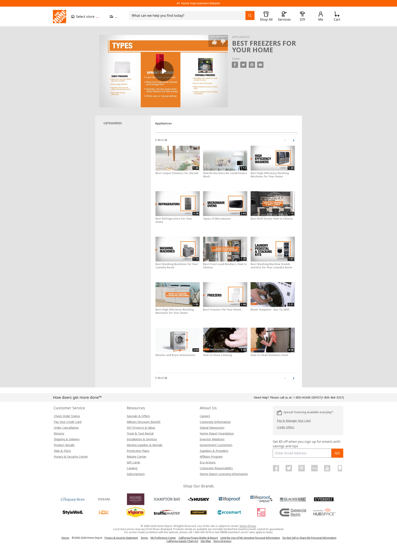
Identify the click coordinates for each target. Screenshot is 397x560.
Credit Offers (285, 427)
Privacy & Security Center (71, 457)
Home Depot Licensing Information (224, 474)
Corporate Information (215, 422)
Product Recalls (64, 445)
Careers (205, 416)
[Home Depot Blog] (314, 468)
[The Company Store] (73, 499)
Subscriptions (136, 474)
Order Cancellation (66, 428)
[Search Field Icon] (250, 15)
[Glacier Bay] (293, 499)
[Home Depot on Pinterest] (301, 468)
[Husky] (198, 499)
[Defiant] (198, 512)
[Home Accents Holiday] (261, 512)
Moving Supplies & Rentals (145, 445)
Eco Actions (208, 462)
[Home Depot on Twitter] (289, 468)
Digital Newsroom (212, 428)
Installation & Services (142, 439)
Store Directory (222, 541)
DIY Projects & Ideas (141, 428)
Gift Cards (133, 462)
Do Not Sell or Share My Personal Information (309, 538)
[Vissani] (104, 499)
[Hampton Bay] (167, 499)
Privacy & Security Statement (121, 538)
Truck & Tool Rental (140, 433)
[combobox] (188, 15)
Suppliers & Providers (214, 451)
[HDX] (104, 512)
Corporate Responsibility (216, 468)
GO (337, 453)
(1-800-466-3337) (318, 397)
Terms (144, 538)
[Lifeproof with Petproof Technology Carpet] (261, 499)
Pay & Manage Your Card (294, 421)
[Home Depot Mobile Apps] (340, 468)
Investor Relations (212, 439)
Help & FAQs (62, 451)
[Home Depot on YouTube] (327, 468)
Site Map (206, 541)
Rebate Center (136, 457)
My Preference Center (163, 538)
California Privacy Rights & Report (198, 538)
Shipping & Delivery (67, 439)
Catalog (132, 468)
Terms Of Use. (247, 526)
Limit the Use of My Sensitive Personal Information (250, 538)
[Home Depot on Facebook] (276, 468)
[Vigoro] (135, 512)
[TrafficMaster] (167, 512)
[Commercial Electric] (293, 512)
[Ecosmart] (230, 512)
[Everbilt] (324, 499)
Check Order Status (67, 416)
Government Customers (216, 445)
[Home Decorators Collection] (135, 499)
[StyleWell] (73, 512)
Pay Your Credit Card (67, 422)
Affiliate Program (211, 457)
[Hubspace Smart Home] (324, 512)
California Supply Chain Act (182, 541)
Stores (65, 538)
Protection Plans (138, 451)
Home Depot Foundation (217, 433)
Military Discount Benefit (143, 422)
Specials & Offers (138, 416)
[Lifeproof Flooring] (230, 499)
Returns (59, 433)
